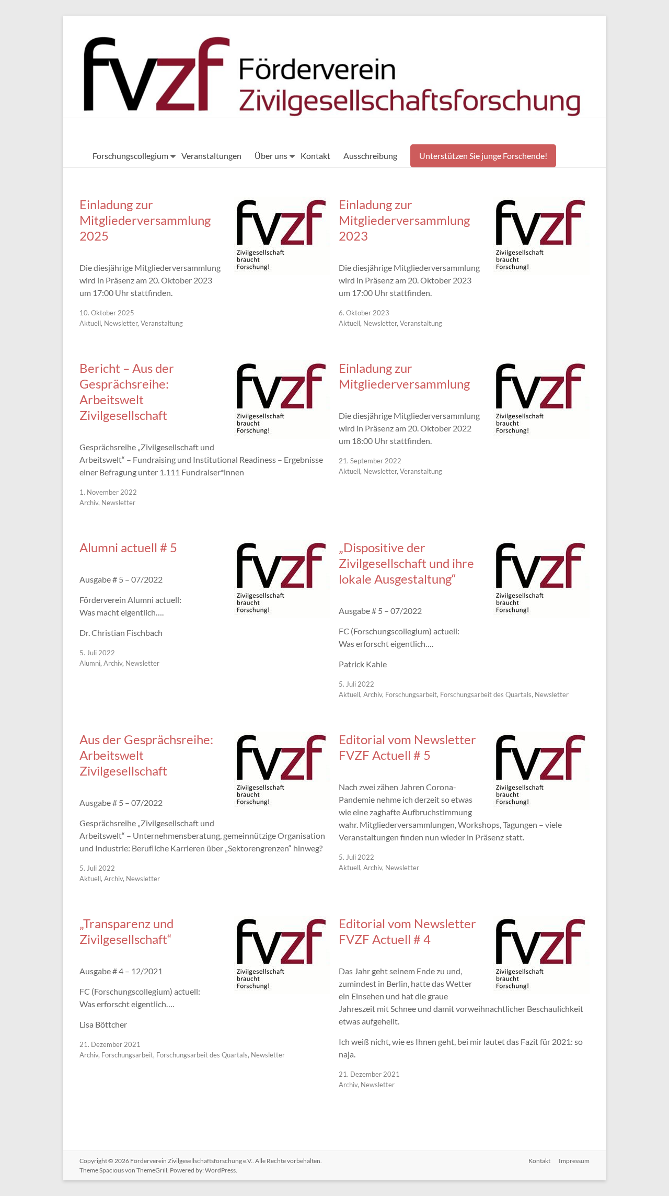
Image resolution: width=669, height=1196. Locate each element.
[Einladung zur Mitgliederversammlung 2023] (541, 270)
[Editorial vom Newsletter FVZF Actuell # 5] (541, 805)
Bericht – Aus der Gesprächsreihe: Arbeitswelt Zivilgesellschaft (126, 391)
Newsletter (120, 323)
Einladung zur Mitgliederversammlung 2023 (404, 220)
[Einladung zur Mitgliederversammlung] (541, 433)
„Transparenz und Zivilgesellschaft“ (126, 931)
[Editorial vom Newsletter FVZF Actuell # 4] (541, 989)
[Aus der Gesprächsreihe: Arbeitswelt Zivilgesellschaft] (282, 805)
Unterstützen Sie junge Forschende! (483, 156)
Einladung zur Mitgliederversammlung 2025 (145, 220)
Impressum (574, 1161)
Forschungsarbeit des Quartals (486, 694)
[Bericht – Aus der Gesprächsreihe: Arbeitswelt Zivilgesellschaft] (282, 433)
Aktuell (90, 323)
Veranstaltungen (211, 156)
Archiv (88, 502)
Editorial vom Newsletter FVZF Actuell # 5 (407, 747)
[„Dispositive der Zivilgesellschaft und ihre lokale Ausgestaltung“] (541, 613)
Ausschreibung (370, 156)
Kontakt (315, 156)
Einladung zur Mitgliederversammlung (404, 375)
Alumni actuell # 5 (128, 547)
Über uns (271, 156)
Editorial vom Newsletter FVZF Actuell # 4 (407, 931)
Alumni (89, 663)
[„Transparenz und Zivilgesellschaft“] (282, 989)
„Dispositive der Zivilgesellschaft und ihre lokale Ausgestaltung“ (406, 563)
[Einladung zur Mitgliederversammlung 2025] (282, 270)
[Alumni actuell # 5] (282, 613)
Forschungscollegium (130, 156)
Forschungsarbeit (411, 694)
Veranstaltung (162, 323)
